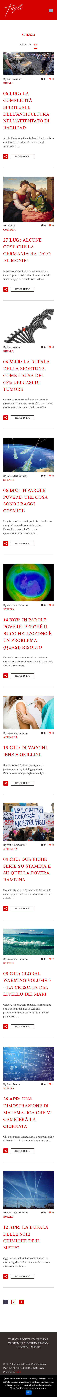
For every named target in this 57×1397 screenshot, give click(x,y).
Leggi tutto (22, 156)
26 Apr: (27, 1112)
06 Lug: (26, 110)
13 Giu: (25, 750)
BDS (18, 1371)
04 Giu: (27, 869)
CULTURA (9, 229)
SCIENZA (8, 479)
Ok (28, 1392)
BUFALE (8, 83)
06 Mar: (26, 375)
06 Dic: (25, 500)
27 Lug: (27, 250)
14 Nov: (27, 633)
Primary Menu (51, 10)
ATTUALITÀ (10, 737)
